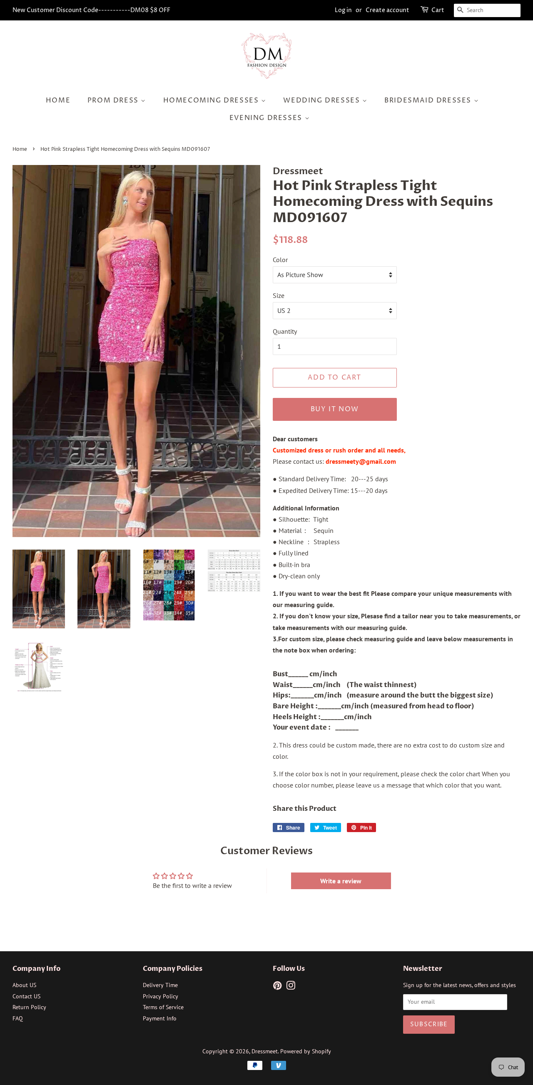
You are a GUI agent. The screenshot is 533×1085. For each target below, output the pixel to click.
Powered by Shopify (305, 1051)
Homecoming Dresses (212, 100)
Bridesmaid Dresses (428, 100)
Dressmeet (265, 1051)
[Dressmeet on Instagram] (290, 987)
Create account (387, 10)
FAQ (17, 1018)
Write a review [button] (340, 881)
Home (58, 100)
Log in (343, 10)
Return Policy (29, 1007)
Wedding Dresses (322, 100)
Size (278, 295)
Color (280, 259)
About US (24, 985)
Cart (437, 10)
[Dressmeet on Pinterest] (277, 987)
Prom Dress (114, 100)
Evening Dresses (267, 117)
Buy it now (335, 409)
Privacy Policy (160, 996)
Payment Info (160, 1018)
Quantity (285, 331)
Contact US (26, 996)
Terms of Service (163, 1007)
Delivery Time (160, 985)
